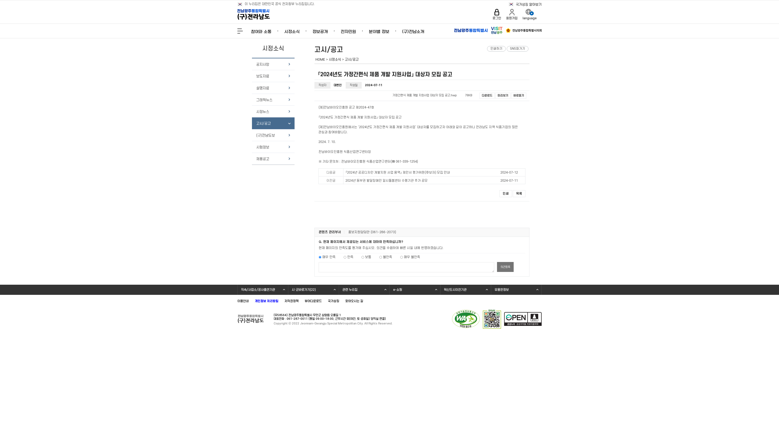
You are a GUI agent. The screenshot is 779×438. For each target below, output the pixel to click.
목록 (519, 193)
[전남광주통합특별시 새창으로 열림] (470, 30)
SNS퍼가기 (517, 48)
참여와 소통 (261, 31)
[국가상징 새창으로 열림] (525, 4)
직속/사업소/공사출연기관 (258, 290)
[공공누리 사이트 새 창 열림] (523, 319)
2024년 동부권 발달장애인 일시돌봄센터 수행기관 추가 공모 (386, 180)
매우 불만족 (412, 257)
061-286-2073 (383, 232)
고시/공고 (263, 124)
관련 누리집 (349, 290)
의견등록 (505, 266)
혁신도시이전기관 (455, 290)
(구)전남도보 (265, 135)
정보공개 (320, 31)
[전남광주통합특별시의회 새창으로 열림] (524, 30)
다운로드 (487, 95)
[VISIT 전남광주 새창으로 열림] (496, 30)
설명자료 (262, 88)
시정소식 (292, 31)
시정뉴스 (262, 112)
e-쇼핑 (397, 290)
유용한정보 (502, 290)
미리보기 (503, 95)
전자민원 (348, 31)
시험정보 (262, 147)
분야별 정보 (379, 31)
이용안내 (243, 301)
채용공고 (262, 159)
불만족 (387, 257)
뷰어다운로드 (313, 301)
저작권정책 (291, 301)
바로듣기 (518, 95)
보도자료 (262, 76)
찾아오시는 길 (354, 301)
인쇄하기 (496, 48)
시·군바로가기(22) (304, 290)
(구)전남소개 (413, 31)
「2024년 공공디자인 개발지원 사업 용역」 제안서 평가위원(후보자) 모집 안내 (397, 172)
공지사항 (262, 65)
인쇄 (506, 193)
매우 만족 (329, 257)
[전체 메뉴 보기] (240, 31)
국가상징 (333, 301)
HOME (320, 59)
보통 (368, 257)
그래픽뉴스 (264, 100)
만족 (350, 257)
